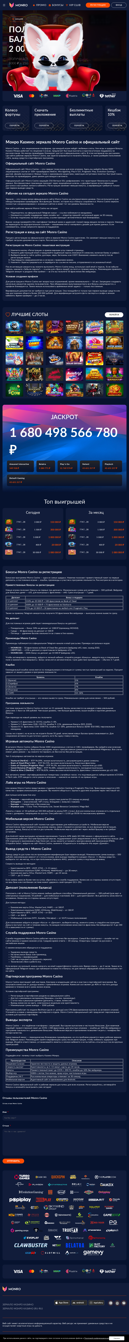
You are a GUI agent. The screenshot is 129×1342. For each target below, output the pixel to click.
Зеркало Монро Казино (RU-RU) (23, 1309)
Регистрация (98, 5)
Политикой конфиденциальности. (98, 1338)
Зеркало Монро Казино (18, 1305)
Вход (119, 5)
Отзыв (6, 1126)
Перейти (14, 126)
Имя (5, 1112)
